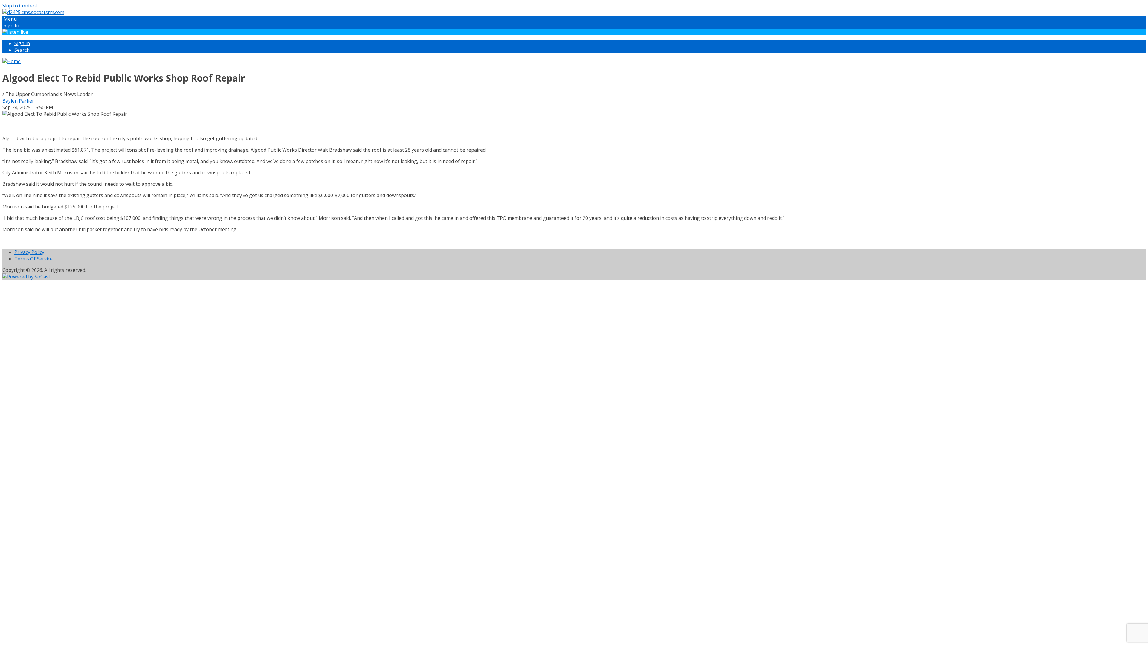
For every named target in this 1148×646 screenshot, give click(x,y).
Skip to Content (19, 5)
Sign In (22, 43)
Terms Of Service (33, 258)
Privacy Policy (29, 252)
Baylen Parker (18, 100)
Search (22, 50)
